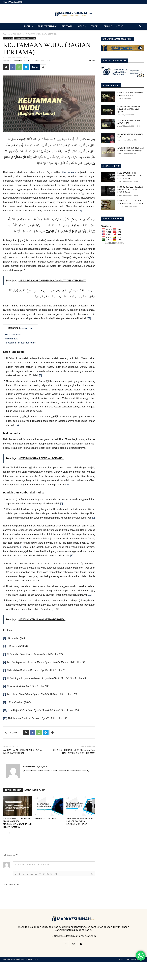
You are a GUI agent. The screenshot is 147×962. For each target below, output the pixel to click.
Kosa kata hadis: (13, 334)
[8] (20, 547)
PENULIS (108, 26)
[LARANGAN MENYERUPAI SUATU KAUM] (108, 138)
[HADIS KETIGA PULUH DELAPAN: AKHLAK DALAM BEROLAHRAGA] (108, 205)
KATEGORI (66, 26)
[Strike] (28, 874)
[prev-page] (5, 833)
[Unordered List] (36, 874)
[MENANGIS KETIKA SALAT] (49, 806)
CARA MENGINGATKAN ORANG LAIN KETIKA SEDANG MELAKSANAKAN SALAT (79, 821)
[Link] (48, 874)
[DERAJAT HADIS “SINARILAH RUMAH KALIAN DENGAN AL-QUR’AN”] (108, 110)
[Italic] (20, 874)
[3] (40, 375)
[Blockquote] (40, 874)
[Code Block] (44, 874)
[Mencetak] (6, 67)
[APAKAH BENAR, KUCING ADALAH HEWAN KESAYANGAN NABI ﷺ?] (108, 152)
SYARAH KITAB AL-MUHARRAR (25, 38)
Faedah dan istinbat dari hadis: (20, 342)
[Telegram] (26, 67)
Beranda (6, 34)
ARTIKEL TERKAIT (13, 790)
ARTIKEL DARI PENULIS (34, 790)
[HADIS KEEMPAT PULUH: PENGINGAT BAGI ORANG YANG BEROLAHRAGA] (108, 177)
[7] (93, 517)
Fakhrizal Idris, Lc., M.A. (19, 61)
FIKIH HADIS (17, 34)
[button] (140, 26)
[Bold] (15, 874)
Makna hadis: (11, 338)
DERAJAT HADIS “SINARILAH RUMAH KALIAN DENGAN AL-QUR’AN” (128, 109)
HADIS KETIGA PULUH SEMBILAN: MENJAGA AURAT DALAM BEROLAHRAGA (130, 189)
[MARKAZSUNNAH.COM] (73, 14)
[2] (89, 318)
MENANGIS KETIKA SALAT (46, 818)
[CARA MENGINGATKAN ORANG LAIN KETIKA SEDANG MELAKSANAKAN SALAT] (80, 806)
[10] (90, 594)
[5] (68, 484)
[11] (54, 609)
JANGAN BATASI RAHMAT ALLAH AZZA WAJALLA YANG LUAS (22, 751)
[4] (18, 425)
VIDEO (81, 26)
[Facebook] (13, 67)
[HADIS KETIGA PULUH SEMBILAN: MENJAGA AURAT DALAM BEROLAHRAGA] (108, 191)
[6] (61, 503)
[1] (80, 210)
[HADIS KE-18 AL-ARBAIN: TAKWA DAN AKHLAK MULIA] (108, 96)
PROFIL (27, 26)
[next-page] (9, 833)
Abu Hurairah (68, 172)
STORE (119, 26)
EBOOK (94, 26)
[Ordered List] (32, 874)
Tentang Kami (132, 959)
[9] (71, 555)
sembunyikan (26, 328)
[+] (55, 874)
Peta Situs (120, 959)
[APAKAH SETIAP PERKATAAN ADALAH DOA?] (108, 124)
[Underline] (24, 874)
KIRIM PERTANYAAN (47, 26)
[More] (43, 67)
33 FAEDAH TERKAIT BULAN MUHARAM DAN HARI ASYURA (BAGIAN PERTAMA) (74, 751)
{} (51, 874)
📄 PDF (35, 67)
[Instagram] (73, 944)
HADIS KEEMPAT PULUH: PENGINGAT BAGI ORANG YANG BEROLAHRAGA (129, 175)
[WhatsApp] (19, 67)
